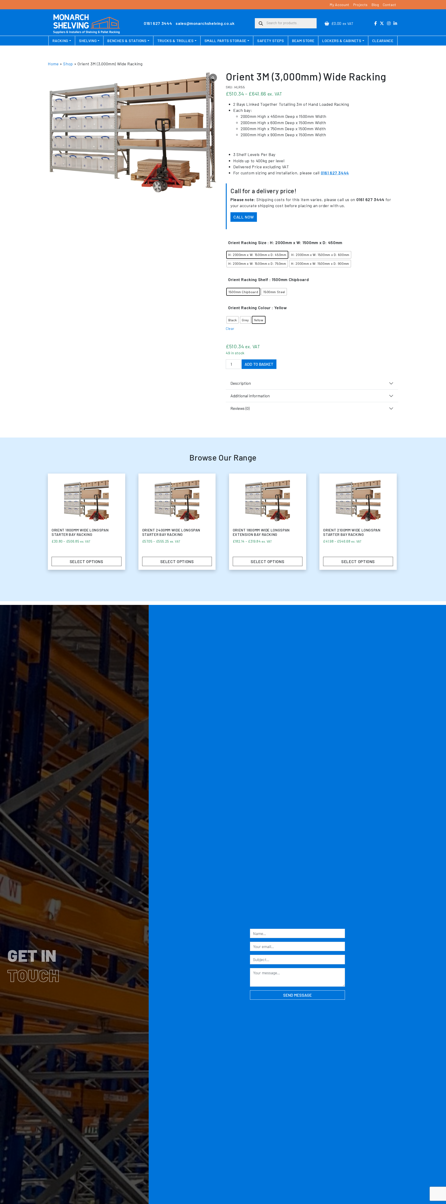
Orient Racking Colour (249, 307)
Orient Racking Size (247, 242)
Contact (389, 4)
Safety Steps (270, 40)
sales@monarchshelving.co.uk (205, 23)
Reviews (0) (239, 408)
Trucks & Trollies (175, 40)
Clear (230, 328)
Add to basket (259, 364)
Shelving (88, 40)
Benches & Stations (127, 40)
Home (53, 63)
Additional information (250, 395)
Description (240, 383)
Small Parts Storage (225, 40)
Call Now (243, 216)
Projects (360, 4)
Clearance (383, 40)
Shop (68, 63)
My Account (339, 4)
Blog (375, 4)
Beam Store (303, 40)
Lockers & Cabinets (341, 40)
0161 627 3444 (158, 23)
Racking (60, 40)
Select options (86, 561)
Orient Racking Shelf (248, 279)
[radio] (257, 254)
